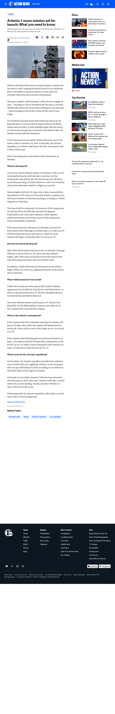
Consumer (64, 541)
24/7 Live (36, 4)
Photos (26, 548)
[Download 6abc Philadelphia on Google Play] (105, 566)
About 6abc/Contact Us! (98, 533)
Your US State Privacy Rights (53, 574)
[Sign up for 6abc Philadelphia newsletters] (23, 566)
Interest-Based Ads (79, 574)
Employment (93, 551)
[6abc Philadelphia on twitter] (12, 566)
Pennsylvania (45, 537)
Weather (26, 537)
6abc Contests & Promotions (100, 541)
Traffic (25, 541)
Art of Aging (65, 555)
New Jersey (44, 541)
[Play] (90, 78)
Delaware (43, 544)
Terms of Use (67, 574)
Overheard (65, 548)
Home (25, 533)
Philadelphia (44, 533)
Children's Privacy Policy (36, 574)
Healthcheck (65, 544)
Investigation (65, 533)
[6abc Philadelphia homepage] (19, 4)
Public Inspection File (92, 574)
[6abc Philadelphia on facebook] (6, 566)
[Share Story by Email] (58, 37)
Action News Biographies (98, 537)
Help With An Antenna (97, 559)
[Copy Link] (63, 37)
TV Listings (93, 544)
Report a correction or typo (16, 402)
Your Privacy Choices (20, 574)
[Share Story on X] (42, 37)
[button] (5, 4)
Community (93, 555)
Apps (25, 551)
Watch (25, 544)
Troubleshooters (67, 537)
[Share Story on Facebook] (37, 37)
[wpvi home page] (8, 532)
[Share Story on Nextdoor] (52, 37)
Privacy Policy (8, 574)
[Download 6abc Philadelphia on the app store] (92, 566)
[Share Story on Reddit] (47, 37)
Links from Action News (69, 551)
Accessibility (93, 548)
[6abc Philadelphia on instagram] (17, 566)
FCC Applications (9, 577)
